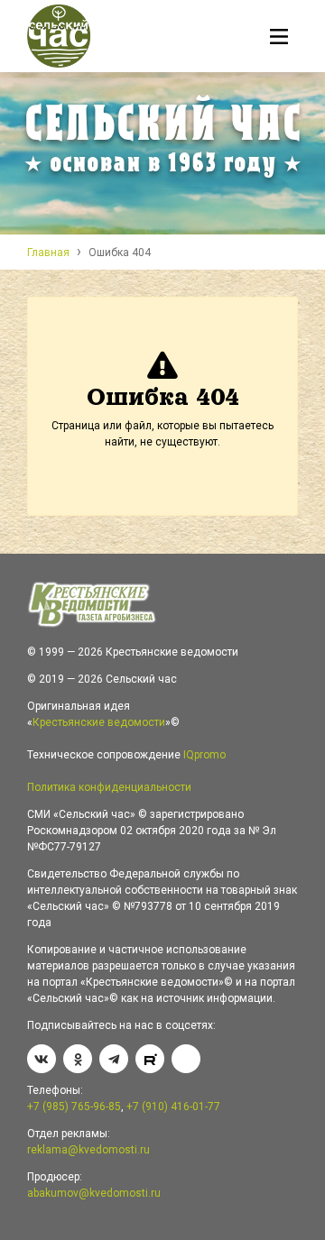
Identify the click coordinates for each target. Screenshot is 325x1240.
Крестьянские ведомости (98, 722)
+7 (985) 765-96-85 (74, 1106)
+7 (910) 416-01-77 (173, 1106)
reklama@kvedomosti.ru (88, 1150)
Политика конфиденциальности (109, 787)
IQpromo (204, 755)
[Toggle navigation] (279, 39)
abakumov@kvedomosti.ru (94, 1193)
